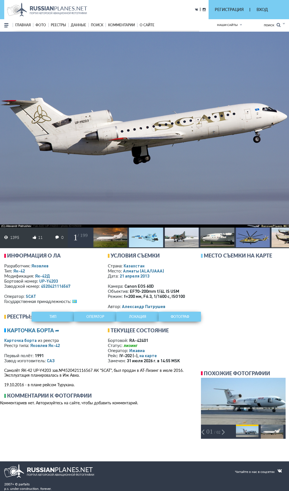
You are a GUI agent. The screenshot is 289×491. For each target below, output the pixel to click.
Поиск (270, 25)
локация (137, 317)
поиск (97, 25)
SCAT (31, 296)
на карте (148, 355)
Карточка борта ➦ (33, 330)
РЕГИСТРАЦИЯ (229, 9)
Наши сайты (227, 25)
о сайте (147, 25)
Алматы (143, 270)
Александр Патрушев (143, 306)
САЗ (51, 360)
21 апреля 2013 (134, 275)
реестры (58, 25)
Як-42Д (42, 275)
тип (52, 317)
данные (78, 25)
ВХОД (262, 9)
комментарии (121, 25)
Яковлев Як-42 (45, 345)
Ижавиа (137, 350)
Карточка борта (20, 340)
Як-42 (19, 270)
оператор (95, 317)
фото (41, 25)
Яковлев (40, 265)
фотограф (180, 317)
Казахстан (134, 265)
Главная (23, 25)
